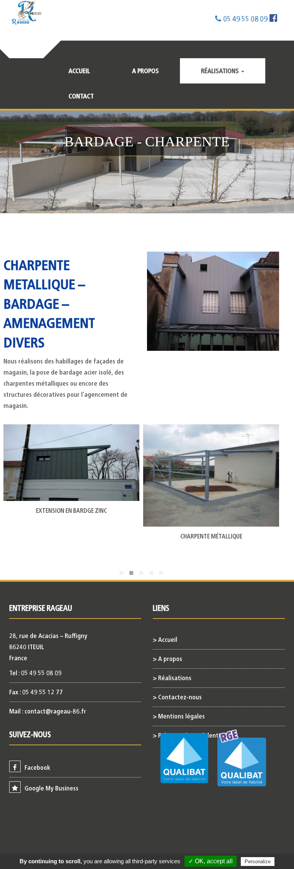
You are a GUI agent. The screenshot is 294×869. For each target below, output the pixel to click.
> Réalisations (172, 678)
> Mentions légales (179, 716)
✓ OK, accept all (210, 861)
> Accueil (165, 639)
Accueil (79, 71)
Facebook (37, 767)
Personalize (258, 861)
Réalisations (220, 71)
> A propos (167, 659)
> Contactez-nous (177, 697)
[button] (121, 573)
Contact (81, 96)
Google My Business (51, 788)
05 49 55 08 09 (245, 18)
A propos (145, 71)
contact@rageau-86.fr (55, 711)
